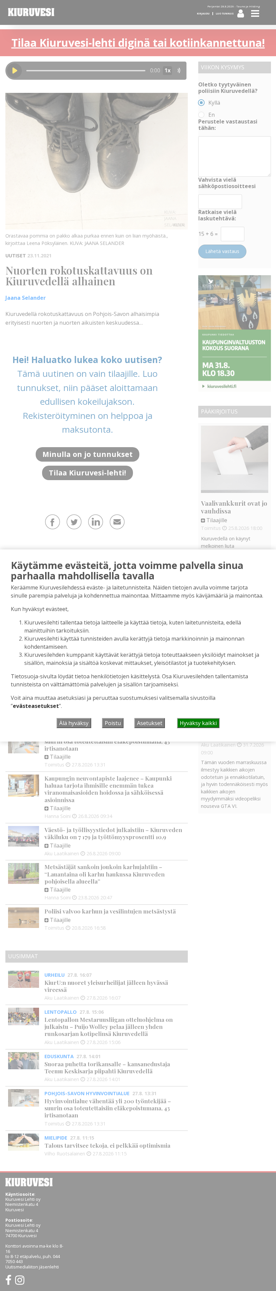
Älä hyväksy (74, 723)
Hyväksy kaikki (198, 723)
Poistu (113, 723)
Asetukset (149, 723)
